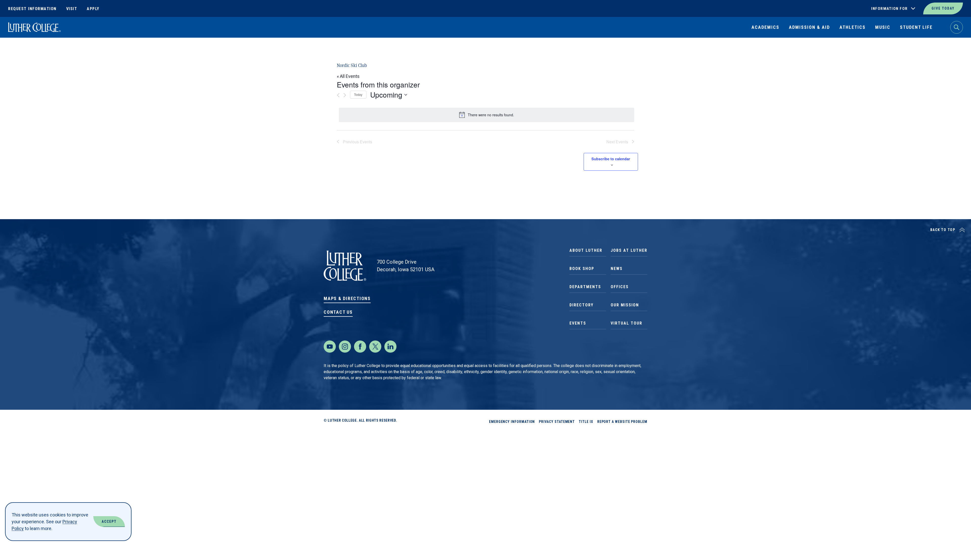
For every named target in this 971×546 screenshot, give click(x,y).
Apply (93, 8)
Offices (620, 286)
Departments (585, 286)
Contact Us (338, 312)
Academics (765, 27)
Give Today (943, 8)
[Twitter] (375, 346)
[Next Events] (344, 95)
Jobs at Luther (629, 250)
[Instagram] (345, 346)
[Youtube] (330, 346)
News (617, 268)
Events (577, 323)
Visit (71, 8)
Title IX (586, 422)
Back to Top (942, 230)
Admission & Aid (809, 27)
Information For (889, 8)
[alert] (486, 115)
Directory (581, 305)
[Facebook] (360, 346)
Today (358, 94)
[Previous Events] (338, 95)
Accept (109, 521)
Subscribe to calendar (610, 158)
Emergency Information (512, 422)
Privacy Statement (557, 422)
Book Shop (581, 268)
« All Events (348, 76)
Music (882, 27)
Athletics (853, 27)
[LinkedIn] (390, 346)
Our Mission (625, 305)
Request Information (32, 8)
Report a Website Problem (622, 422)
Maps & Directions (347, 298)
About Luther (585, 250)
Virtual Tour (626, 323)
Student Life (916, 27)
